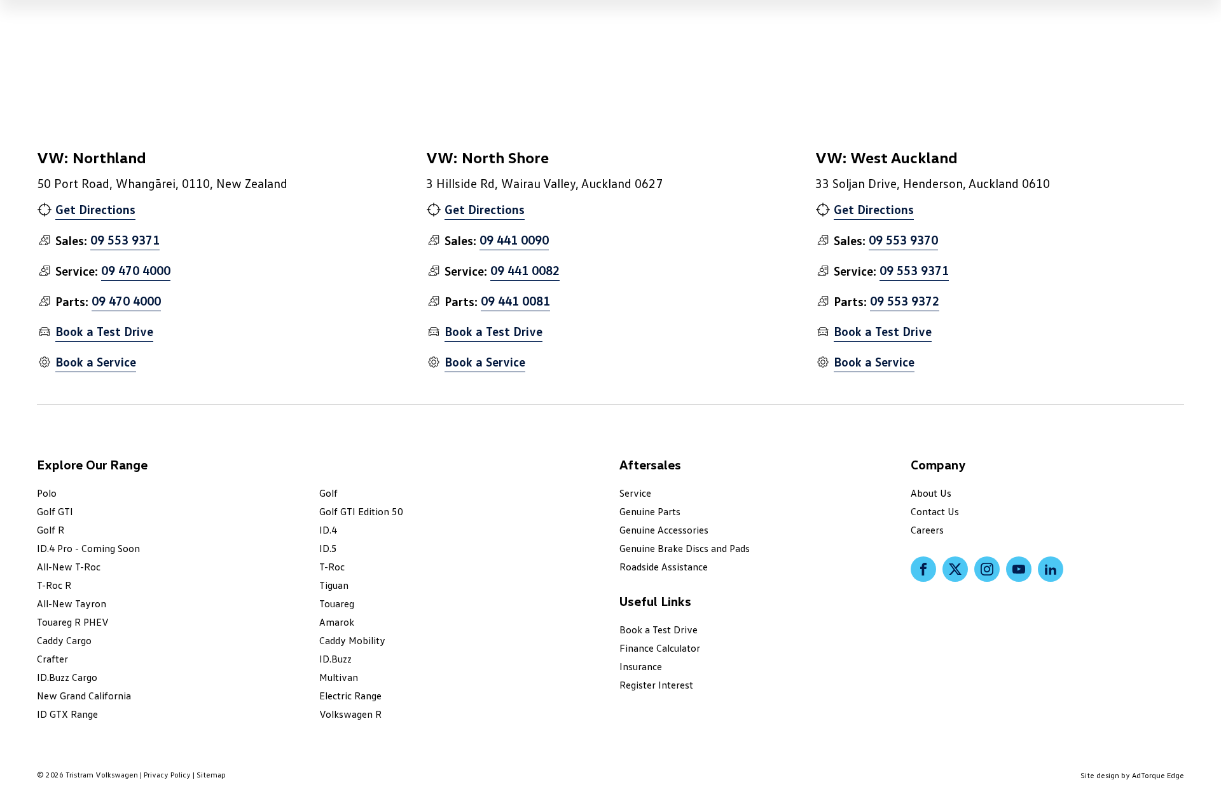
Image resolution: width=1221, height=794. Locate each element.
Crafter (52, 658)
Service (635, 493)
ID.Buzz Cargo (67, 677)
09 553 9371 (125, 239)
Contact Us (935, 511)
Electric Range (350, 695)
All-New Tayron (71, 603)
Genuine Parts (649, 511)
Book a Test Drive (104, 331)
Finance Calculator (659, 648)
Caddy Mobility (352, 640)
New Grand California (84, 695)
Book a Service (95, 361)
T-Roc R (54, 585)
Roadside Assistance (663, 566)
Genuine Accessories (663, 529)
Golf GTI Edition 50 (361, 511)
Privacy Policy (167, 774)
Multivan (338, 677)
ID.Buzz (335, 658)
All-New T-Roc (68, 566)
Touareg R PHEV (73, 622)
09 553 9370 (903, 239)
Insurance (640, 666)
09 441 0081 (515, 300)
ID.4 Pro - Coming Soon (88, 548)
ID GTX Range (67, 714)
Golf (328, 493)
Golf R (50, 529)
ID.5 (328, 548)
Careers (927, 529)
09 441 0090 (514, 239)
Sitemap (211, 774)
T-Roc (332, 566)
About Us (931, 493)
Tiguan (333, 585)
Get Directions (95, 209)
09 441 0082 (525, 270)
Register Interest (656, 684)
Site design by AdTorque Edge (1132, 775)
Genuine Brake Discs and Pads (684, 548)
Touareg (336, 603)
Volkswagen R (350, 714)
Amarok (336, 622)
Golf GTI (55, 511)
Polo (47, 493)
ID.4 (328, 529)
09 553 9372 (904, 300)
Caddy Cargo (64, 640)
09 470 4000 (135, 270)
